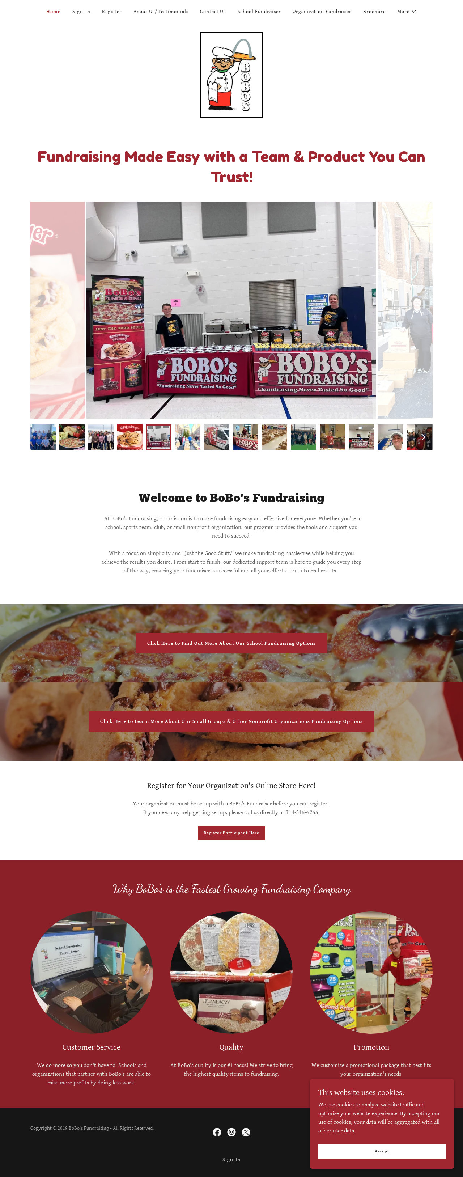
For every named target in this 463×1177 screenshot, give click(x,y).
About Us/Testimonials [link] (160, 11)
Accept (382, 1151)
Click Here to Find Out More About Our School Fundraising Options (231, 643)
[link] (231, 74)
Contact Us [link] (213, 11)
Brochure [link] (374, 11)
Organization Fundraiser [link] (322, 11)
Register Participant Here (231, 832)
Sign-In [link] (81, 11)
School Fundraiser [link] (259, 11)
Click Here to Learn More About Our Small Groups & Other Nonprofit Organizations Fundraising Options (231, 721)
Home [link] (53, 11)
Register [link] (112, 11)
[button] (407, 11)
